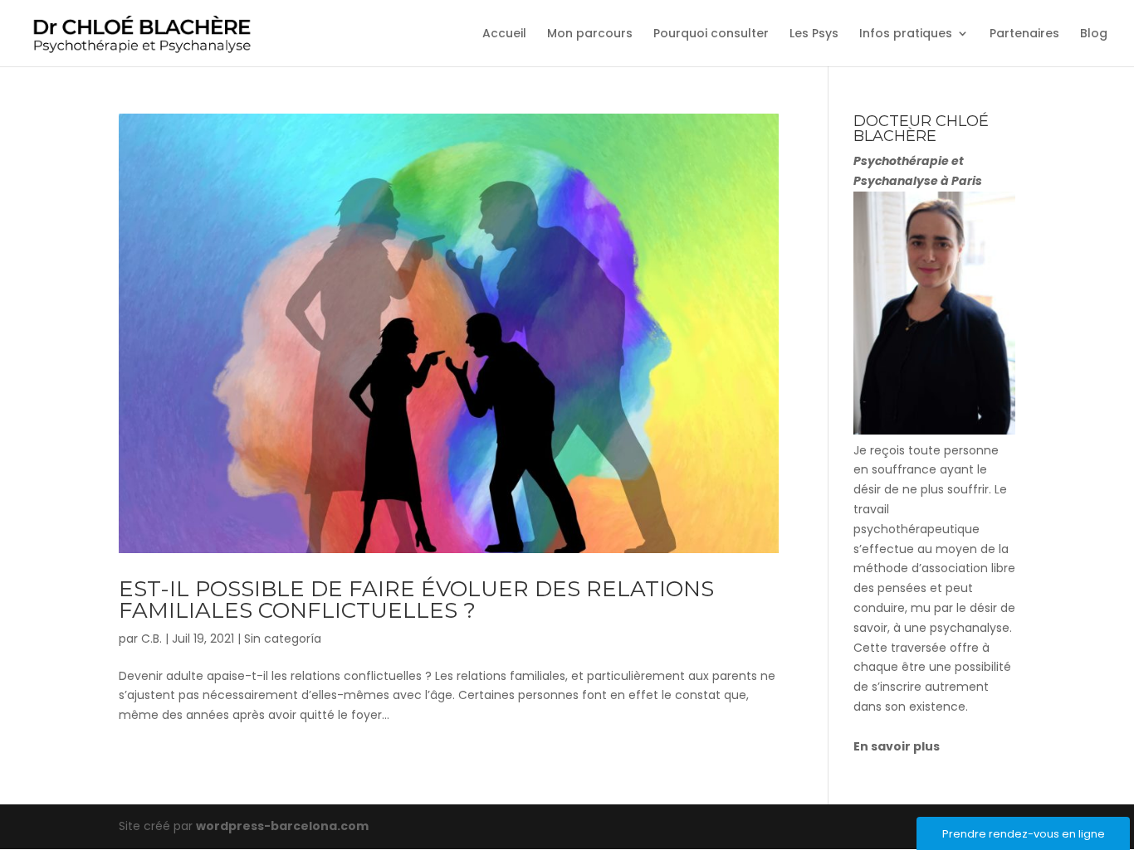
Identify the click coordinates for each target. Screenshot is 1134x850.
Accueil (504, 34)
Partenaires (1024, 34)
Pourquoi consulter (711, 34)
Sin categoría (282, 638)
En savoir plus (896, 746)
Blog (1093, 34)
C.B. (151, 638)
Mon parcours (590, 34)
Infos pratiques (905, 34)
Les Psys (813, 34)
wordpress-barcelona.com (282, 826)
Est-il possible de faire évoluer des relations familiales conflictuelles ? (416, 600)
